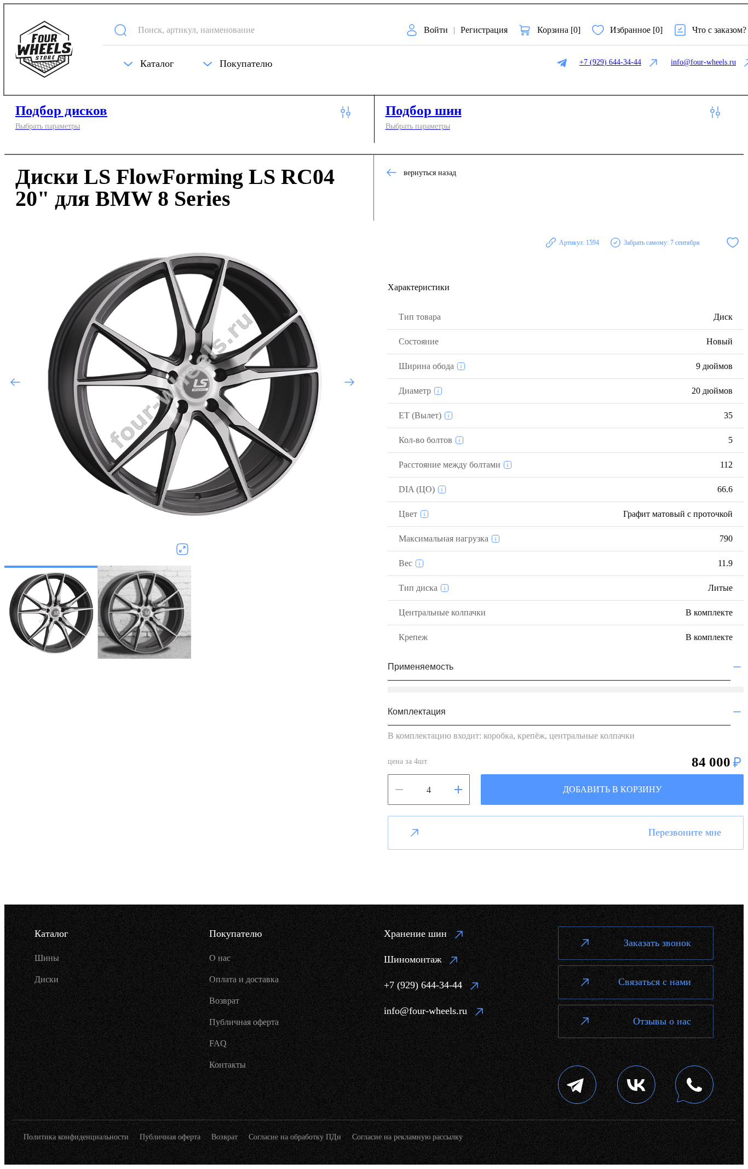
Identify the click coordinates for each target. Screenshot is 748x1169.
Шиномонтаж (412, 959)
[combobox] (262, 29)
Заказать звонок (657, 942)
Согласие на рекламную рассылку (407, 1137)
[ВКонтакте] (636, 1086)
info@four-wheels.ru (425, 1010)
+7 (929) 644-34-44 (423, 985)
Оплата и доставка (244, 979)
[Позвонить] (694, 1086)
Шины (46, 958)
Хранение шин (415, 933)
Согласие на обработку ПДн (295, 1137)
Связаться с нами (654, 981)
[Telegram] (577, 1086)
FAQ (218, 1043)
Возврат (224, 1000)
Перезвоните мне (684, 832)
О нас (220, 958)
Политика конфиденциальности (76, 1137)
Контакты (227, 1064)
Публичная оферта (244, 1022)
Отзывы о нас (662, 1021)
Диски (46, 979)
